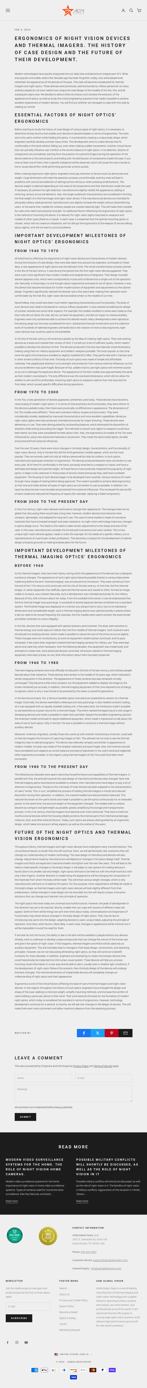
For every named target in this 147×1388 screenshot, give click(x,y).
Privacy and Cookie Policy (73, 1300)
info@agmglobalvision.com (106, 1268)
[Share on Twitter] (98, 1033)
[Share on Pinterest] (111, 1033)
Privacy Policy (81, 1066)
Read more (12, 1201)
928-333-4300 (88, 1252)
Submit (25, 1117)
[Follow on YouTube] (26, 1342)
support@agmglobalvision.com (110, 1260)
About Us (64, 1294)
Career (63, 1324)
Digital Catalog (67, 1318)
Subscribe (19, 1318)
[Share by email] (125, 1033)
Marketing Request (69, 1329)
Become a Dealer (68, 1312)
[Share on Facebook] (84, 1033)
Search (63, 1288)
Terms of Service (103, 1066)
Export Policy (66, 1306)
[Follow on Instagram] (17, 1342)
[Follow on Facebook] (7, 1342)
